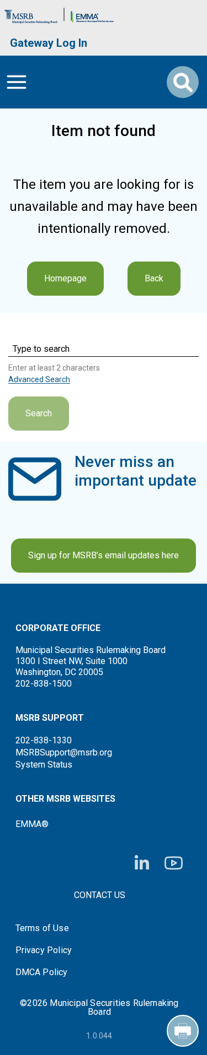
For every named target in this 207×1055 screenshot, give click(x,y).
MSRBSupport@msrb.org (63, 752)
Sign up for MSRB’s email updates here (103, 555)
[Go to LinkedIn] (142, 863)
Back (154, 278)
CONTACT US (99, 895)
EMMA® (32, 824)
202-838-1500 (43, 683)
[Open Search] (183, 82)
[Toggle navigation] (16, 82)
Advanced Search (39, 379)
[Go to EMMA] (92, 14)
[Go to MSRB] (30, 14)
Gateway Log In (48, 43)
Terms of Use (42, 928)
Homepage (65, 278)
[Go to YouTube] (173, 863)
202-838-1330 (43, 740)
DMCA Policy (41, 972)
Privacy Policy (43, 950)
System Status (43, 764)
